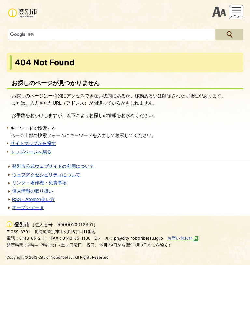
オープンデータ (28, 207)
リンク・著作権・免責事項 (39, 182)
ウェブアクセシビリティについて (46, 174)
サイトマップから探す (33, 143)
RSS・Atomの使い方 (33, 199)
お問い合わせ (180, 238)
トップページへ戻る (30, 151)
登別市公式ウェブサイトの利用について (53, 166)
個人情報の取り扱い (32, 190)
